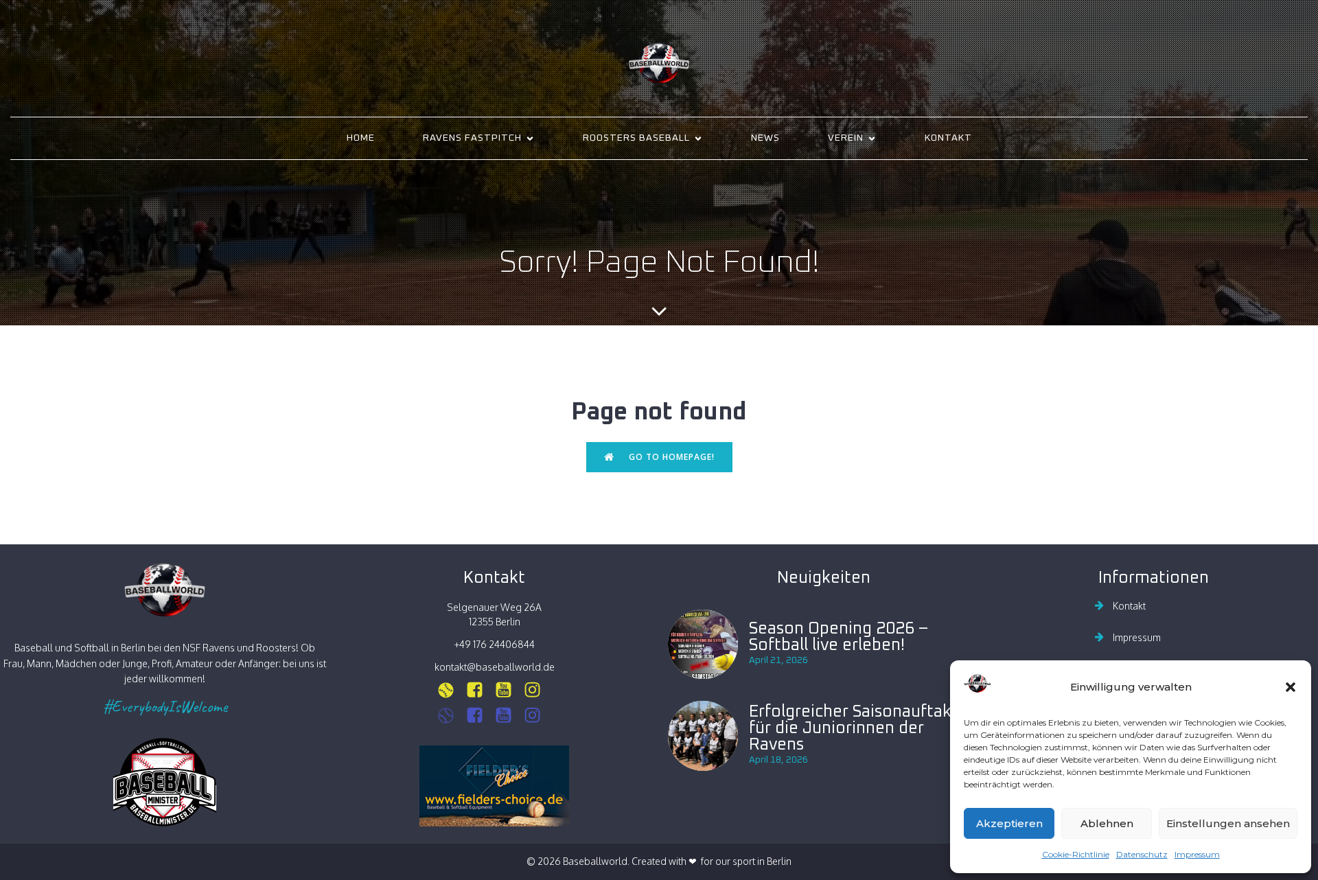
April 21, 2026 (778, 660)
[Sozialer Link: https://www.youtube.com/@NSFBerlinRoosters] (508, 715)
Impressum (1197, 854)
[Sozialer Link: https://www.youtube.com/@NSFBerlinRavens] (508, 690)
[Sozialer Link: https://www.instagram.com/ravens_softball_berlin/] (451, 690)
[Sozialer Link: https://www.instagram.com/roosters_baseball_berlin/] (451, 715)
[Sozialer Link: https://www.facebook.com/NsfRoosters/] (479, 715)
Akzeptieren (1009, 823)
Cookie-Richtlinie (1075, 854)
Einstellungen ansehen (1228, 823)
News (765, 138)
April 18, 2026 (778, 760)
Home (361, 138)
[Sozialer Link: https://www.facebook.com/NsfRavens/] (479, 690)
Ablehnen (1106, 823)
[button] (1290, 687)
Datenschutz (1142, 854)
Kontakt (948, 138)
